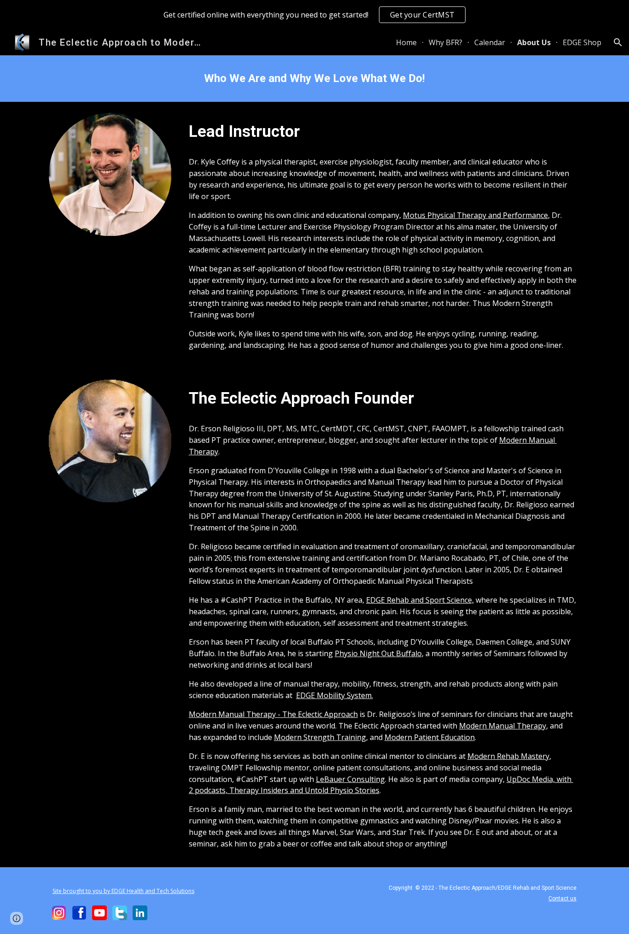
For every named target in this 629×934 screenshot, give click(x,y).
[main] (314, 78)
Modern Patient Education (429, 737)
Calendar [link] (489, 42)
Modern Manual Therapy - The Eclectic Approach (273, 714)
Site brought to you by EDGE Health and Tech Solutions (123, 891)
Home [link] (406, 42)
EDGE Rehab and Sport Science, (420, 600)
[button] (618, 42)
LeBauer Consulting (350, 779)
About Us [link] (534, 42)
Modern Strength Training (320, 737)
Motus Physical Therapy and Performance (475, 215)
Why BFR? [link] (445, 42)
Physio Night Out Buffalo (378, 653)
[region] (314, 14)
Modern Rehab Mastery (508, 756)
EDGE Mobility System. (334, 695)
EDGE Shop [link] (582, 42)
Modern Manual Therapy (502, 726)
